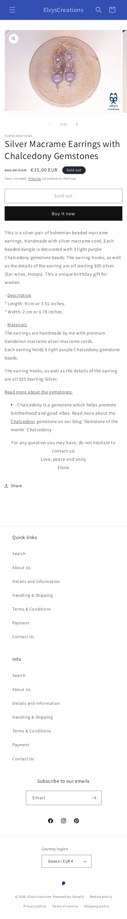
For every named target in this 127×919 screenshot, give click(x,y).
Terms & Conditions (31, 609)
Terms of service (65, 906)
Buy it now (63, 213)
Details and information (36, 581)
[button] (12, 10)
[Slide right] (77, 124)
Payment (21, 623)
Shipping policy (96, 906)
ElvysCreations (39, 896)
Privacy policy (34, 906)
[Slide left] (50, 124)
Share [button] (16, 485)
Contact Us (23, 636)
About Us (21, 567)
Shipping (34, 178)
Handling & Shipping (32, 595)
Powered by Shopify (68, 896)
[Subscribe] (94, 798)
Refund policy (101, 896)
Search (19, 553)
